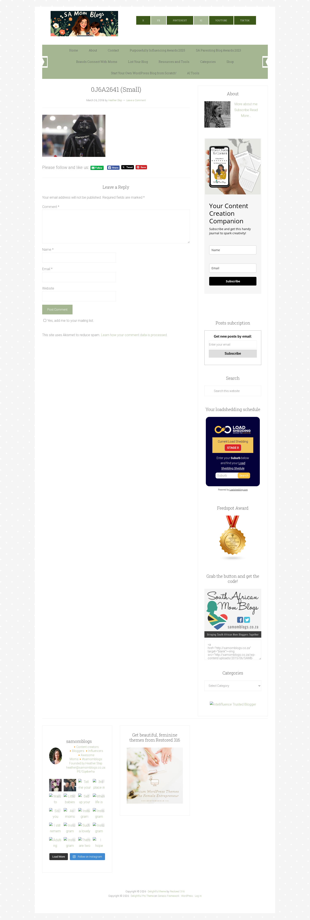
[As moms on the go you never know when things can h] (70, 814)
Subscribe (241, 110)
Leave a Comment (136, 100)
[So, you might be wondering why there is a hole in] (55, 814)
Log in (198, 895)
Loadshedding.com (238, 490)
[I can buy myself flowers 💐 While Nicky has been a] (55, 785)
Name (48, 250)
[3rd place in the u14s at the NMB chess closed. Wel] (99, 785)
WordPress (187, 895)
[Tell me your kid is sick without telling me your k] (84, 785)
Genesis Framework (168, 895)
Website (48, 288)
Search (243, 475)
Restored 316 (177, 891)
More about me (246, 104)
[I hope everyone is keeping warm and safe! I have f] (99, 843)
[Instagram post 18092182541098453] (99, 814)
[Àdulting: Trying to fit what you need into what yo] (55, 843)
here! (218, 10)
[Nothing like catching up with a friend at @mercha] (70, 785)
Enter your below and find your (233, 463)
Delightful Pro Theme (142, 895)
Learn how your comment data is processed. (134, 335)
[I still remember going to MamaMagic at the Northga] (55, 829)
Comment (50, 207)
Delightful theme (157, 891)
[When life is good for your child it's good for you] (99, 799)
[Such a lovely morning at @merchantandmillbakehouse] (84, 829)
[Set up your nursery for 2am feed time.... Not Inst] (84, 799)
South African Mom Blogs (84, 23)
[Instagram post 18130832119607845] (99, 829)
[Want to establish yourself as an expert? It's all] (55, 799)
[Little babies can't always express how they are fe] (70, 799)
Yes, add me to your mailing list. (70, 321)
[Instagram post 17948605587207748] (84, 814)
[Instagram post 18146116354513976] (70, 829)
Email (47, 269)
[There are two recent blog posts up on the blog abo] (84, 843)
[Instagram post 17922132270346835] (70, 843)
